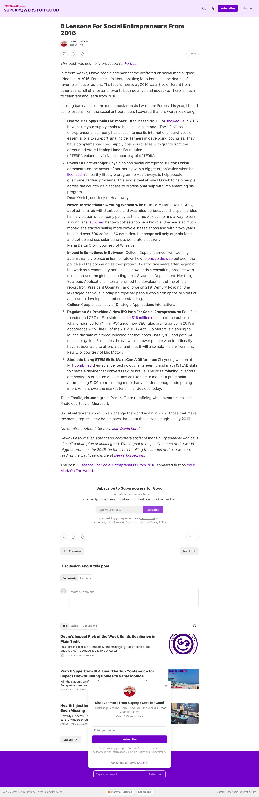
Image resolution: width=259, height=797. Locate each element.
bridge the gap (160, 258)
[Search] (204, 8)
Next (186, 551)
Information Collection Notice (128, 752)
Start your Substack (122, 792)
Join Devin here (125, 428)
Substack (220, 792)
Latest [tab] (75, 625)
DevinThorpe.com (129, 455)
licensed (74, 174)
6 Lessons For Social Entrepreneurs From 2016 (115, 465)
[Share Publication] (212, 8)
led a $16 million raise (140, 318)
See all (68, 740)
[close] (166, 686)
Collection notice (53, 792)
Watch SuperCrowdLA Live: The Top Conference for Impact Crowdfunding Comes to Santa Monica (107, 673)
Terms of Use (147, 748)
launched (96, 222)
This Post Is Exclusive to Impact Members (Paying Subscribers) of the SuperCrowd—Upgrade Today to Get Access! (105, 648)
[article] (129, 648)
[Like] (64, 54)
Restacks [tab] (85, 578)
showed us (175, 121)
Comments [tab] (69, 578)
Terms (40, 792)
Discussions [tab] (89, 625)
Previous (75, 551)
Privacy (31, 792)
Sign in (247, 8)
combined (83, 365)
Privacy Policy (158, 752)
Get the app (144, 792)
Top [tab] (65, 625)
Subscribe (228, 8)
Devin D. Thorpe (79, 41)
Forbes (130, 63)
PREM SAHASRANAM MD (84, 724)
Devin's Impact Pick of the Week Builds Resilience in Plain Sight (107, 639)
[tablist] (76, 578)
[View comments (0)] (73, 54)
